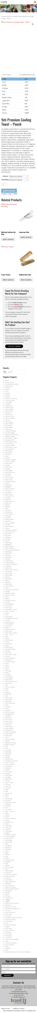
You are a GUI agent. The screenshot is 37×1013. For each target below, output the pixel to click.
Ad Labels (8, 525)
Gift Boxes (8, 510)
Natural (7, 580)
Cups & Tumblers (10, 418)
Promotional (8, 676)
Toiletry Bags (9, 726)
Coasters (7, 784)
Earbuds (7, 458)
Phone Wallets (9, 427)
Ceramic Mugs (9, 407)
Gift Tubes (8, 535)
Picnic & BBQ (9, 838)
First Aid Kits (8, 452)
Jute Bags (7, 517)
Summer (7, 620)
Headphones (8, 406)
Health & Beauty (9, 744)
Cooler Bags (8, 775)
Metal (6, 689)
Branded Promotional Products (14, 917)
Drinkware (8, 806)
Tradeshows (8, 512)
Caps (6, 869)
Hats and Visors (9, 885)
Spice (6, 696)
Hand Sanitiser (9, 409)
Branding (5, 180)
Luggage (7, 899)
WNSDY (7, 389)
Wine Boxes (8, 643)
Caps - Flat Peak (9, 611)
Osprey (7, 541)
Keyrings (7, 755)
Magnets (7, 833)
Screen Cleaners (9, 449)
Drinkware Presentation (11, 434)
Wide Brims (8, 735)
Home (3, 16)
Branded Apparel (9, 860)
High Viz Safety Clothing (11, 889)
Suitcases (7, 800)
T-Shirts (7, 642)
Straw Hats (8, 503)
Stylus (6, 844)
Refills (6, 790)
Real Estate (8, 717)
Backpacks (8, 862)
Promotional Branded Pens (12, 908)
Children (7, 770)
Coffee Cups (8, 429)
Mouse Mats (8, 463)
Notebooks (8, 476)
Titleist (7, 824)
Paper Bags (8, 543)
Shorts (7, 923)
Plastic (7, 663)
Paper (6, 508)
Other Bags (8, 584)
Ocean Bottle (9, 723)
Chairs (7, 813)
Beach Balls (8, 699)
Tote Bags (8, 750)
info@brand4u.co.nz (19, 997)
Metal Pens (8, 905)
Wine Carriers (9, 494)
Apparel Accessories (10, 743)
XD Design (8, 671)
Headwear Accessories (11, 761)
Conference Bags (10, 649)
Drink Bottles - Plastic (11, 438)
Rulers (7, 588)
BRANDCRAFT (9, 647)
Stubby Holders (9, 519)
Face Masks (8, 425)
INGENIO (7, 395)
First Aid (7, 420)
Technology (8, 840)
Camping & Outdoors (11, 530)
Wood (7, 597)
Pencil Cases (8, 607)
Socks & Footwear (10, 818)
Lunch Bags (8, 625)
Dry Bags (7, 777)
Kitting (7, 667)
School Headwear (10, 836)
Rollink (7, 672)
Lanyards (7, 497)
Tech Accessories (10, 400)
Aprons (7, 665)
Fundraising (8, 793)
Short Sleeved (9, 921)
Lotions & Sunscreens (11, 398)
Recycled (7, 559)
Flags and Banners (10, 881)
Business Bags (9, 867)
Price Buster (8, 771)
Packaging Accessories (11, 618)
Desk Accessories (10, 629)
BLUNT (7, 851)
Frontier (7, 393)
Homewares (8, 890)
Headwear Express (10, 481)
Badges (7, 627)
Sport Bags (8, 752)
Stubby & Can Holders (11, 564)
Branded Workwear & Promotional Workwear (18, 952)
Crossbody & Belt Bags (11, 384)
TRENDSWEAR (9, 624)
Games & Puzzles (10, 593)
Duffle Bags (8, 826)
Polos (6, 690)
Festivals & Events (10, 600)
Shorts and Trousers (11, 925)
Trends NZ (8, 725)
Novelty (7, 741)
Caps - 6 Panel (9, 811)
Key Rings (8, 474)
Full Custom (8, 490)
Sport (6, 636)
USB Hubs (8, 454)
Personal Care (9, 415)
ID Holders (8, 566)
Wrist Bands (8, 701)
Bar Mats (7, 651)
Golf (6, 685)
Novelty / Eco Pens (10, 907)
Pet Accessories (9, 496)
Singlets (7, 927)
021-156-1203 (19, 995)
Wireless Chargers (10, 436)
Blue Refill (8, 534)
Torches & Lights (10, 461)
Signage (7, 591)
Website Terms (5, 1008)
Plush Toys (8, 827)
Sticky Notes (8, 631)
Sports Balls (8, 573)
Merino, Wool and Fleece (12, 903)
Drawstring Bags (9, 562)
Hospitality (8, 849)
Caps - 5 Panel (9, 782)
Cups (6, 856)
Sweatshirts (8, 716)
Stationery (8, 804)
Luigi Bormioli (9, 561)
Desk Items (8, 521)
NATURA (7, 602)
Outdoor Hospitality (10, 460)
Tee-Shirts (8, 937)
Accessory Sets (9, 382)
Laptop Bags (8, 422)
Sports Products (9, 930)
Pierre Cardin (8, 721)
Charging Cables (9, 440)
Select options (8, 239)
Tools (6, 615)
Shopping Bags (9, 604)
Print (6, 808)
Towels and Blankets (11, 943)
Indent (7, 380)
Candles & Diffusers (10, 431)
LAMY (6, 748)
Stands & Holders (10, 445)
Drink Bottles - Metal (11, 442)
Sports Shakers (9, 424)
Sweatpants (8, 845)
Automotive (8, 557)
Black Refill (8, 553)
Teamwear (8, 768)
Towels (7, 483)
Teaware (7, 465)
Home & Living (9, 762)
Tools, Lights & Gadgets (12, 939)
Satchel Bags (8, 799)
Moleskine (8, 773)
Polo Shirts (8, 916)
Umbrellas (8, 710)
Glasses (7, 854)
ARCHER (7, 388)
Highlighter (8, 487)
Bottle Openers (9, 728)
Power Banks (9, 411)
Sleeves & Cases (9, 416)
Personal (7, 656)
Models (7, 638)
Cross (6, 391)
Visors (7, 708)
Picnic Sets (8, 786)
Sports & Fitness (9, 488)
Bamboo (7, 577)
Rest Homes (8, 719)
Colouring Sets (9, 678)
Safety (7, 795)
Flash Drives (8, 467)
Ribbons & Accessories (11, 570)
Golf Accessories (9, 622)
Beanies (7, 865)
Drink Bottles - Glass (11, 447)
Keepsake (8, 582)
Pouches (7, 397)
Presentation (8, 766)
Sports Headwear (10, 658)
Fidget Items (8, 779)
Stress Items (8, 606)
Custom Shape (9, 514)
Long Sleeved (9, 898)
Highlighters (8, 544)
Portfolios (8, 829)
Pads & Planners (9, 548)
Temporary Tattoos (10, 802)
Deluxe (7, 817)
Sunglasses (8, 660)
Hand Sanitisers (9, 443)
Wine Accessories (10, 472)
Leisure (7, 613)
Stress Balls (8, 934)
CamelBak (8, 492)
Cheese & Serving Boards (12, 550)
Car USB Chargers (10, 433)
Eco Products (9, 880)
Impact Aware (9, 386)
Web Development (8, 1010)
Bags (6, 863)
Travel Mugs (8, 402)
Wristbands (8, 753)
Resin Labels (8, 479)
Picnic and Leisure (10, 912)
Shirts (6, 791)
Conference (8, 537)
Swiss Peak (8, 694)
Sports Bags (8, 928)
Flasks (7, 456)
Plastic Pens (8, 914)
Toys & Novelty (9, 945)
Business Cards (9, 501)
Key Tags (7, 896)
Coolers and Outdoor (11, 874)
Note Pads (8, 653)
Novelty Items (9, 730)
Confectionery (9, 586)
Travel (7, 669)
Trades (7, 820)
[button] (32, 24)
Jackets (7, 894)
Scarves (7, 528)
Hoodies (7, 892)
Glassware (8, 413)
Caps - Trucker (9, 634)
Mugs (6, 853)
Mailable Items (9, 822)
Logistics (7, 692)
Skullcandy (8, 516)
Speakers (7, 469)
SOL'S (6, 797)
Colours (5, 176)
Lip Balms (8, 404)
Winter (7, 645)
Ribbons (7, 598)
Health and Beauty (10, 887)
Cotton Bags (8, 698)
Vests (6, 950)
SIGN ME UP (7, 975)
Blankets (7, 505)
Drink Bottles (8, 451)
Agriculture (8, 847)
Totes (6, 941)
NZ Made (7, 539)
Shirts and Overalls (10, 919)
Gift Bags (7, 555)
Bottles (7, 858)
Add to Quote (9, 190)
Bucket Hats (8, 683)
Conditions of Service (19, 1008)
